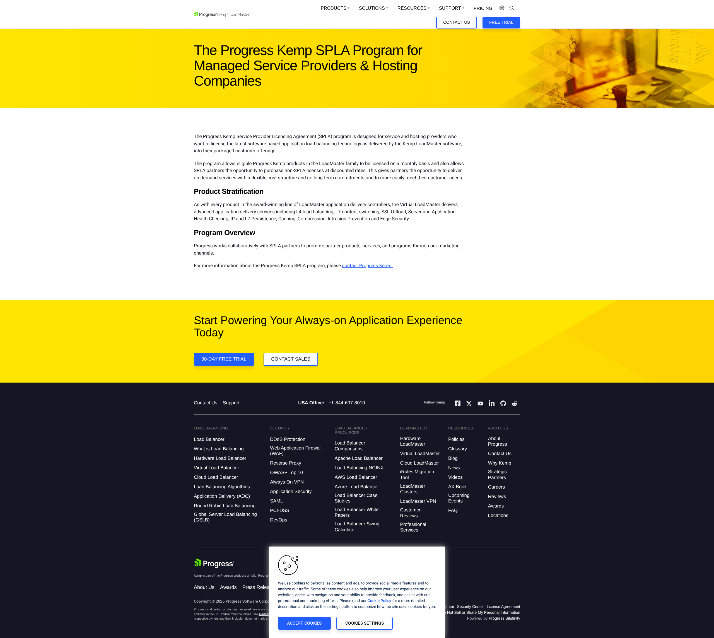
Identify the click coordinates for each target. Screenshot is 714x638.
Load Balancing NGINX (359, 467)
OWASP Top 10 (286, 472)
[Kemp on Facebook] (457, 404)
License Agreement (503, 606)
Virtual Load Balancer (216, 467)
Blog (453, 458)
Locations (498, 515)
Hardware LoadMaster (412, 441)
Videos (455, 477)
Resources (411, 8)
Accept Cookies (304, 623)
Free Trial (501, 22)
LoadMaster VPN (418, 501)
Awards (496, 506)
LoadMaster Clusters (412, 489)
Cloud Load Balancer (216, 477)
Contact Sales (290, 359)
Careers (496, 487)
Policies (456, 439)
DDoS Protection (287, 439)
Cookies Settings (364, 623)
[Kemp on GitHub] (503, 404)
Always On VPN (287, 482)
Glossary (457, 448)
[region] (357, 592)
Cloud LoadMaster (419, 463)
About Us (204, 587)
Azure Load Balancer (357, 486)
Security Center (470, 606)
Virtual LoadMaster (420, 453)
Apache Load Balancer (359, 458)
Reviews (497, 496)
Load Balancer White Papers (357, 512)
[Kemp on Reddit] (514, 404)
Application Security (291, 491)
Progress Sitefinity (504, 618)
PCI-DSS (279, 510)
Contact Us (456, 22)
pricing (483, 8)
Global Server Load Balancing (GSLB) (225, 517)
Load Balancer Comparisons (350, 445)
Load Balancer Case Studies (356, 498)
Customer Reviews (410, 512)
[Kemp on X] (469, 404)
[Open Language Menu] (502, 8)
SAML (276, 501)
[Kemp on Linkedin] (492, 404)
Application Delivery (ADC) (222, 496)
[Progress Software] (214, 563)
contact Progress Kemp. (367, 266)
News (454, 467)
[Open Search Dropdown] (512, 8)
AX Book (457, 486)
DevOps (278, 520)
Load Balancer (209, 439)
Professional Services (413, 527)
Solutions (372, 8)
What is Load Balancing (219, 448)
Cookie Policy (379, 601)
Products (333, 8)
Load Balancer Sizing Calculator (357, 526)
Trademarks (267, 614)
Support (450, 8)
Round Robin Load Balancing (224, 505)
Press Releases (260, 587)
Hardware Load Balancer (220, 458)
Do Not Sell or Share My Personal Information (480, 612)
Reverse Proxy (285, 463)
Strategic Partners (497, 474)
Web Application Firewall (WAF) (296, 450)
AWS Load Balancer (356, 477)
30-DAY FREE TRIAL (224, 359)
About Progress (497, 441)
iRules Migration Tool (417, 474)
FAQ (453, 510)
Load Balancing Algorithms (222, 486)
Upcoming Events (459, 498)
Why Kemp (499, 463)
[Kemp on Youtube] (480, 404)
